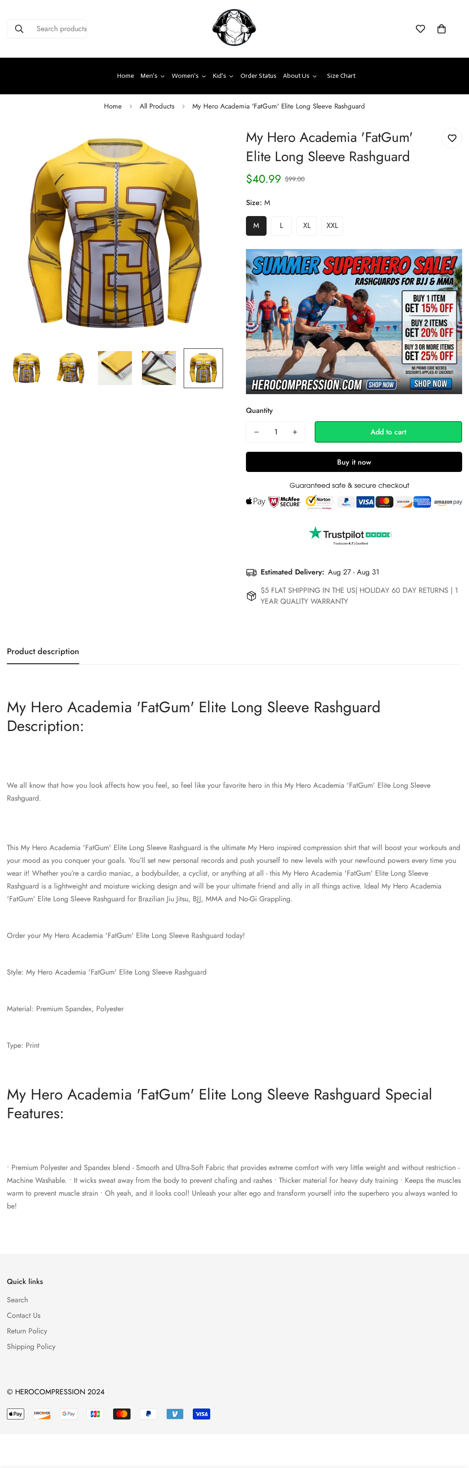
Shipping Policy (31, 1346)
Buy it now (354, 462)
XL (307, 225)
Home (113, 106)
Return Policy (27, 1331)
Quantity (259, 410)
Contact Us (23, 1315)
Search (17, 1300)
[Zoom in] (203, 145)
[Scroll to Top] (451, 1418)
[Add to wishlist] (452, 138)
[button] (441, 28)
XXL (332, 225)
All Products (157, 106)
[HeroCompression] (234, 29)
